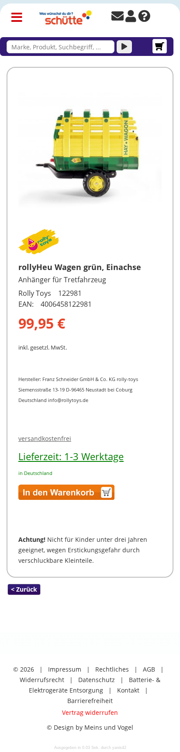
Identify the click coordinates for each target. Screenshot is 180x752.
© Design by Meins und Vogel (90, 727)
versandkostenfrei (44, 438)
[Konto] (130, 18)
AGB (149, 669)
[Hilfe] (144, 18)
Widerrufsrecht (42, 680)
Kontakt (128, 690)
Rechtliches (112, 669)
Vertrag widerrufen (90, 712)
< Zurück (24, 589)
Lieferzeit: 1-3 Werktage (71, 456)
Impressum (64, 669)
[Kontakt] (117, 18)
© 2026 (23, 669)
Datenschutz (96, 680)
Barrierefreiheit (90, 701)
